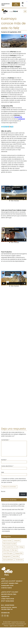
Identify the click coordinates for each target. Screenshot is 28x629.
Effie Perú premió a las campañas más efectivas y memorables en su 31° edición (13, 515)
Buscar (3, 491)
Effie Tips (14, 550)
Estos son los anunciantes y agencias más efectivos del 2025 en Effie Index (13, 505)
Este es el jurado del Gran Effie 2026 (12, 509)
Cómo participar (7, 599)
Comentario (5, 440)
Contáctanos (6, 588)
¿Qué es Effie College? (9, 592)
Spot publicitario (8, 560)
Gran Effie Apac (8, 553)
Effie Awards (16, 4)
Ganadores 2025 (7, 585)
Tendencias (19, 560)
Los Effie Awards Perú (9, 583)
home (3, 579)
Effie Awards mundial (9, 544)
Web (2, 472)
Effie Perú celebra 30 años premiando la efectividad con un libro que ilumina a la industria (13, 529)
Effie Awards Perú (8, 547)
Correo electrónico (7, 466)
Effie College (19, 547)
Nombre (4, 460)
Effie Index (6, 550)
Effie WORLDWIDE (7, 601)
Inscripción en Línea (8, 594)
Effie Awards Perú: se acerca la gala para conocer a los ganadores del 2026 (12, 522)
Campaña (17, 540)
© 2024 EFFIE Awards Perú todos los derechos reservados (13, 623)
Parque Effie (18, 553)
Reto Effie (16, 556)
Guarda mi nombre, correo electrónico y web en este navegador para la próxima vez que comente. (14, 480)
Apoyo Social (7, 540)
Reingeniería (7, 556)
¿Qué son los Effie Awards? (11, 581)
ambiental (21, 119)
